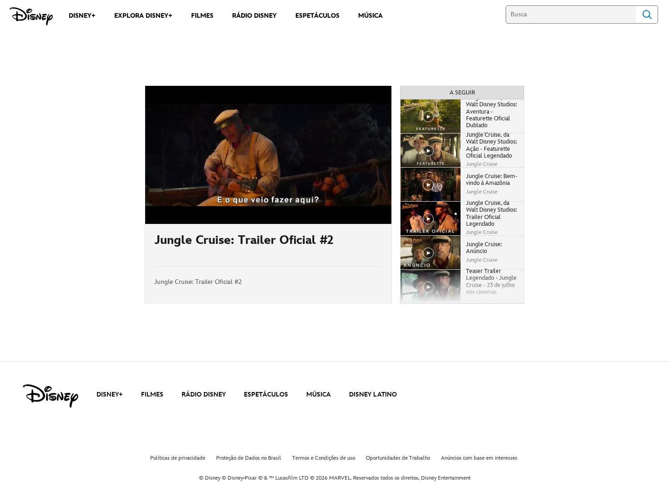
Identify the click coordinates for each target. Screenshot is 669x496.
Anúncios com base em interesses (479, 458)
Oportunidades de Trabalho (398, 458)
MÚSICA (318, 394)
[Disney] (31, 16)
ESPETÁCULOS (266, 394)
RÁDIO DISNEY (204, 394)
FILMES (152, 394)
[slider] (268, 199)
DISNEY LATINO (373, 394)
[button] (207, 211)
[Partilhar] (355, 245)
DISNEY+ (109, 394)
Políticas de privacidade (177, 458)
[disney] (50, 396)
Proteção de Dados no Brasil (248, 458)
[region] (268, 155)
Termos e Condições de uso (323, 458)
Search (647, 14)
